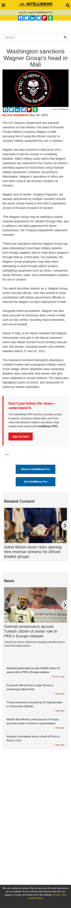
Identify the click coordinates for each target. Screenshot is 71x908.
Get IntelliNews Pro (35, 481)
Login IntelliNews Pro (40, 12)
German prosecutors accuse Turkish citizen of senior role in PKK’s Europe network (30, 631)
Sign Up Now (20, 436)
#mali (7, 455)
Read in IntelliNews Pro (35, 469)
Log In (22, 12)
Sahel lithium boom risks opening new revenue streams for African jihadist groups (32, 552)
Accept (56, 894)
